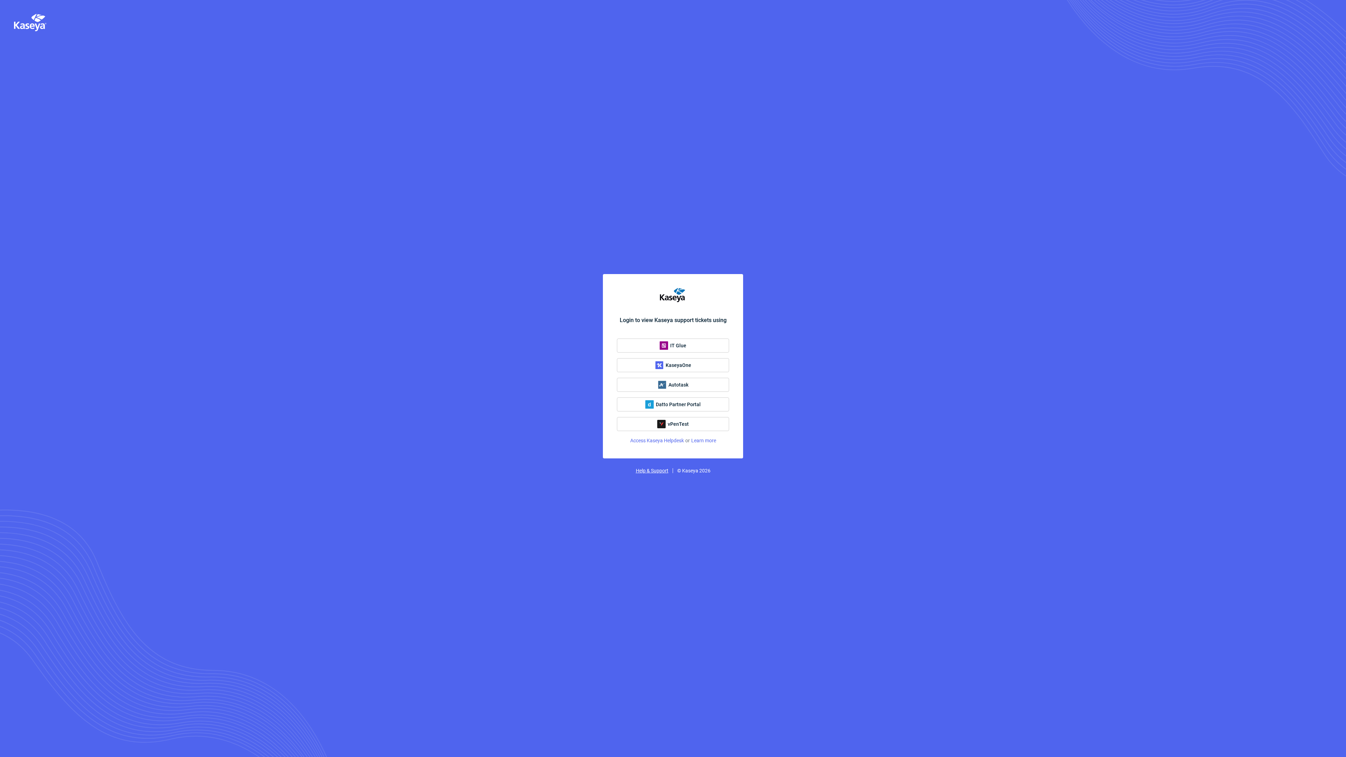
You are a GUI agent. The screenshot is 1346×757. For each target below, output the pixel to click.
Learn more (703, 440)
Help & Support (652, 470)
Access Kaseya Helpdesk (657, 440)
